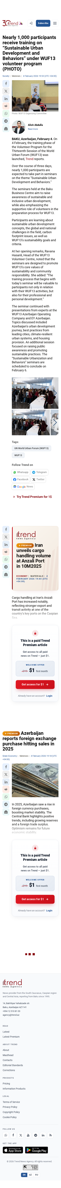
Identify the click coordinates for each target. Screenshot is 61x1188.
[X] (21, 1135)
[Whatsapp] (6, 1135)
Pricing (6, 1083)
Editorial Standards (13, 1065)
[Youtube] (28, 1135)
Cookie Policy (10, 1117)
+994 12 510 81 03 (11, 1011)
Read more (33, 129)
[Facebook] (13, 1135)
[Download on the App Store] (13, 1150)
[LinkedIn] (43, 1135)
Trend (29, 159)
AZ (30, 1175)
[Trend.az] (13, 23)
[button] (6, 83)
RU (36, 1175)
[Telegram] (36, 1135)
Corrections (9, 1070)
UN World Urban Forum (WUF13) (31, 448)
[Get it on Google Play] (36, 1150)
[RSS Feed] (50, 1135)
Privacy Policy (10, 1107)
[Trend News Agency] (12, 983)
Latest (6, 1031)
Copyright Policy (11, 1112)
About (6, 1050)
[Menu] (54, 23)
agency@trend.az (11, 1015)
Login (49, 695)
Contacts (7, 1060)
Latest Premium (11, 1036)
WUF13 (18, 455)
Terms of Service (11, 1102)
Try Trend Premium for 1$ (34, 497)
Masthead (8, 1055)
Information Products (14, 1088)
